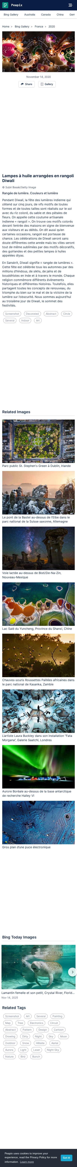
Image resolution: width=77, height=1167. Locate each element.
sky (51, 1036)
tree (20, 1022)
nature (9, 1056)
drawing (10, 1036)
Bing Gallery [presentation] (11, 14)
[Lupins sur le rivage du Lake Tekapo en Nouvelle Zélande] (71, 51)
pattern (27, 1029)
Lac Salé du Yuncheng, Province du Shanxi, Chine (37, 629)
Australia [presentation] (29, 14)
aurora (9, 1049)
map (8, 1022)
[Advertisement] (38, 132)
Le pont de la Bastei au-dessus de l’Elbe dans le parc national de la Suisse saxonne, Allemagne (36, 519)
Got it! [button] (66, 1158)
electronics (36, 1022)
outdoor (10, 1043)
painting (57, 1016)
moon (63, 1036)
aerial (54, 1043)
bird (23, 1056)
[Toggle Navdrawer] (70, 5)
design (42, 1029)
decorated (32, 313)
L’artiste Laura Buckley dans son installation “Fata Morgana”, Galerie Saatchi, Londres (37, 738)
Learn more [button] (27, 1161)
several (9, 320)
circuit (54, 1022)
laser (36, 1049)
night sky (53, 1049)
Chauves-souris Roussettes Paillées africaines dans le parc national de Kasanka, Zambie (38, 682)
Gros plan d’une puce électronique (26, 847)
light (23, 1049)
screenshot (12, 313)
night (38, 1036)
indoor (25, 320)
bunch (36, 1056)
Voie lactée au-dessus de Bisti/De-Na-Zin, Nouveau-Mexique (31, 575)
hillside (40, 1043)
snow (25, 1043)
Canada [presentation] (46, 14)
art (38, 320)
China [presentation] (60, 14)
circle (66, 313)
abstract (51, 313)
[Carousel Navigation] (38, 975)
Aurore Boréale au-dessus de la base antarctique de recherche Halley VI (36, 793)
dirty (25, 1036)
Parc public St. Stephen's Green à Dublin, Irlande (36, 466)
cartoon (59, 1029)
